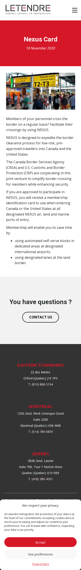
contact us (40, 317)
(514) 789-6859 (42, 432)
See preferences (40, 554)
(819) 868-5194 (42, 384)
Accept (40, 542)
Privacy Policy (40, 564)
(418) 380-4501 (42, 479)
